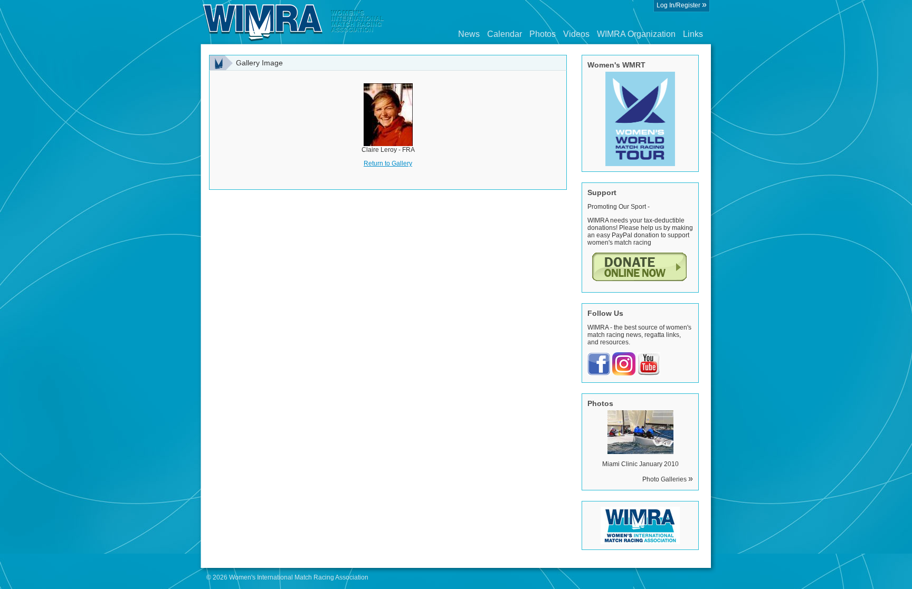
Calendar (504, 34)
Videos (576, 34)
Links (693, 34)
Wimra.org (293, 22)
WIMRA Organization (636, 34)
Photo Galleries (667, 479)
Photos (542, 34)
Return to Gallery (388, 163)
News (469, 34)
